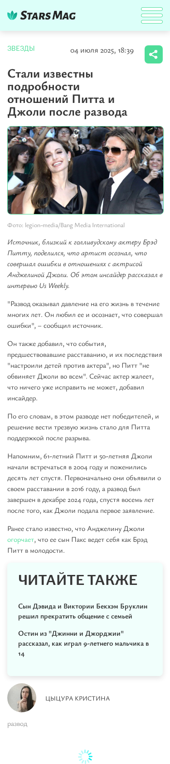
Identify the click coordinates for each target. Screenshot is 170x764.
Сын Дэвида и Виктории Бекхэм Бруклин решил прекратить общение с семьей (82, 611)
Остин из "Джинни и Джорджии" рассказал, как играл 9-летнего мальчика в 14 (83, 643)
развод (17, 723)
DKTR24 (43, 15)
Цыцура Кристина (77, 698)
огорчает (20, 539)
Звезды (21, 48)
